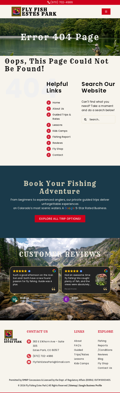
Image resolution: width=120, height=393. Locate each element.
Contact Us (105, 368)
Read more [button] (71, 289)
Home (56, 102)
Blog (100, 359)
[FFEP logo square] (12, 330)
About (78, 341)
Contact (57, 155)
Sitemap (73, 385)
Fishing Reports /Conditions (105, 345)
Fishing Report (61, 137)
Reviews (57, 143)
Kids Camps (59, 131)
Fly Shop (57, 149)
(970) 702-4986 (61, 2)
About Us (58, 108)
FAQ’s (77, 345)
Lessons (57, 125)
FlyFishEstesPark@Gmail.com (51, 362)
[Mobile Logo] (33, 7)
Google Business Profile (90, 385)
